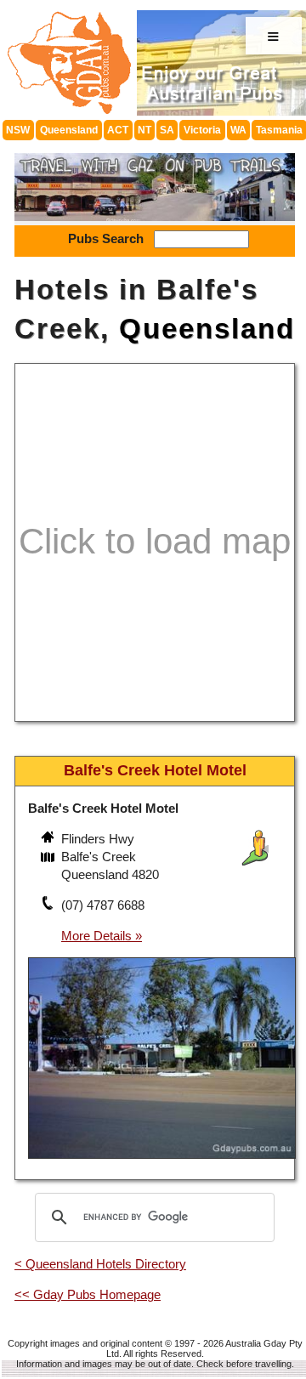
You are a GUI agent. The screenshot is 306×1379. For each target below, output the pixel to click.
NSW (18, 130)
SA (167, 130)
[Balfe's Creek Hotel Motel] (162, 1161)
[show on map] (49, 858)
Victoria (202, 130)
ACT (117, 130)
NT (144, 130)
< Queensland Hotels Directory (100, 1264)
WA (238, 130)
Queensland (69, 130)
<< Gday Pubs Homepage (87, 1294)
